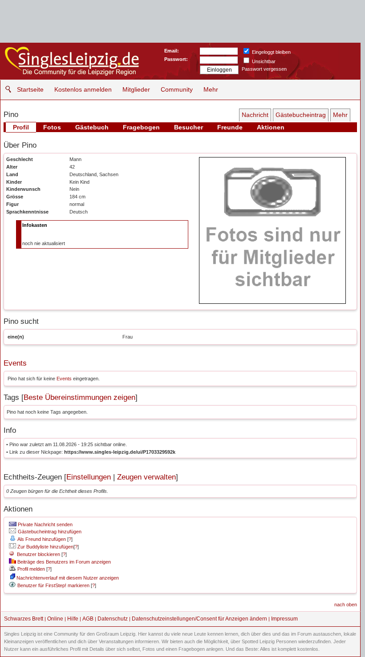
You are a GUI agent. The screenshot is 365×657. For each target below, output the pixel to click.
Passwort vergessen (264, 69)
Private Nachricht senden (44, 524)
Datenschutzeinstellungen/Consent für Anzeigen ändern (199, 619)
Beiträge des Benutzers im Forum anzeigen (63, 561)
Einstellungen (88, 477)
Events (15, 363)
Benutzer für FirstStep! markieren (53, 585)
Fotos (52, 127)
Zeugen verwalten (146, 477)
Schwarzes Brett (23, 619)
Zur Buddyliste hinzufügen (44, 546)
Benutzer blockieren (37, 554)
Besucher (188, 127)
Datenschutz (112, 619)
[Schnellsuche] (6, 89)
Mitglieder (136, 89)
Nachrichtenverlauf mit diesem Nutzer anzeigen (67, 577)
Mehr (210, 89)
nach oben (345, 604)
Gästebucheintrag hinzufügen (48, 531)
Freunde (230, 127)
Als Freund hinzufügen (41, 539)
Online (55, 619)
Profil (21, 127)
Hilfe (72, 619)
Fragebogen (141, 127)
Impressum (284, 619)
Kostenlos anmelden (83, 89)
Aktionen (270, 127)
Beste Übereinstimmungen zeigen (79, 397)
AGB (87, 619)
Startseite (30, 89)
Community (177, 89)
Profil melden (30, 569)
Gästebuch (92, 127)
